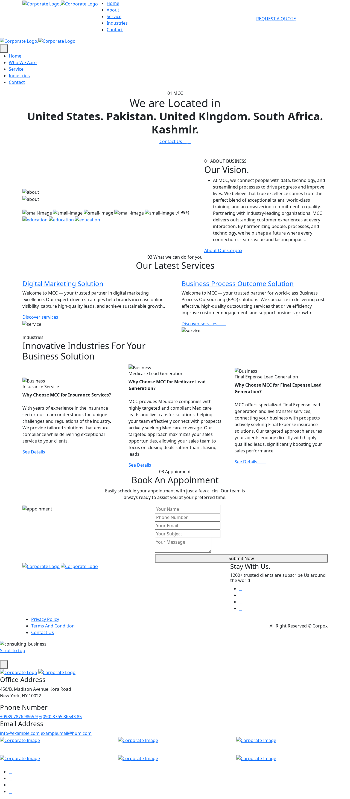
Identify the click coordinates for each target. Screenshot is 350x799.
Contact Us (42, 632)
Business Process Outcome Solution (238, 283)
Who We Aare (23, 62)
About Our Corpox (223, 250)
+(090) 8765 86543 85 (60, 717)
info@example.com (20, 733)
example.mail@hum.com (66, 733)
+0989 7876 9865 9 (19, 717)
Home (113, 3)
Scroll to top (12, 650)
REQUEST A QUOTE (276, 19)
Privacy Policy (45, 619)
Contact (115, 30)
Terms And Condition (53, 626)
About (113, 10)
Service (114, 16)
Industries (117, 23)
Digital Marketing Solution (62, 283)
